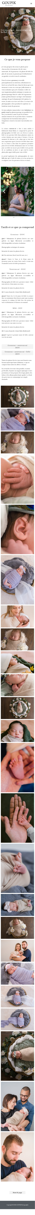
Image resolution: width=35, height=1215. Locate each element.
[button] (12, 217)
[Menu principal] (31, 4)
